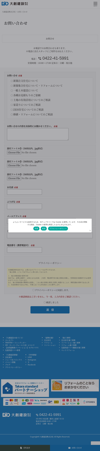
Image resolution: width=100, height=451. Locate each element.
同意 (36, 228)
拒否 (44, 228)
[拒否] (90, 230)
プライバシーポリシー (58, 228)
